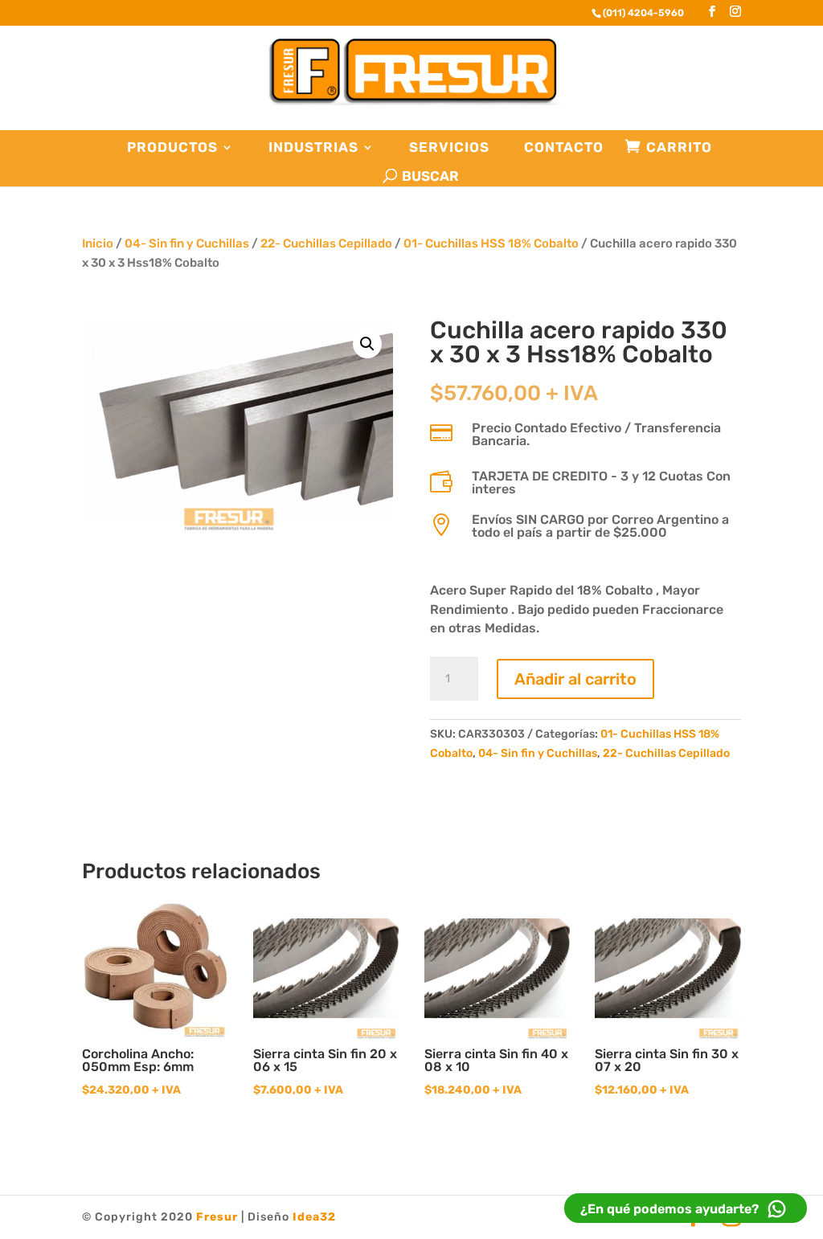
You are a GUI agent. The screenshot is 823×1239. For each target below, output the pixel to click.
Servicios (449, 147)
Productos (172, 147)
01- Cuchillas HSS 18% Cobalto (491, 243)
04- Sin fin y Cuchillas (187, 243)
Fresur (217, 1217)
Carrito (679, 147)
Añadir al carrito (575, 679)
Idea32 (314, 1217)
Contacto (564, 147)
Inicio (97, 243)
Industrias (313, 147)
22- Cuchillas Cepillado (326, 243)
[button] (367, 343)
